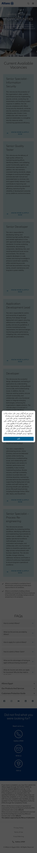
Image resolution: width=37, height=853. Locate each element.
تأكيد (18, 439)
